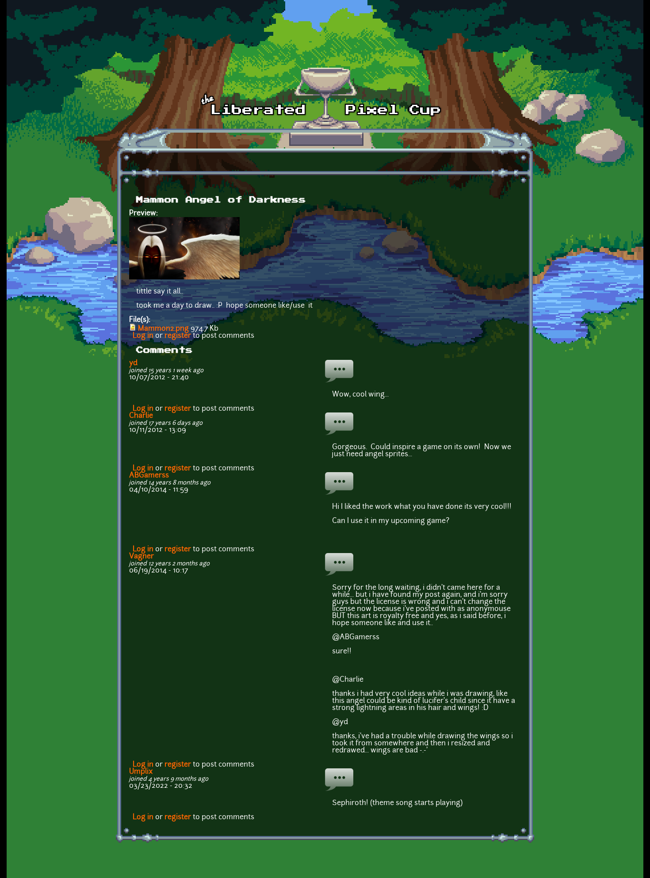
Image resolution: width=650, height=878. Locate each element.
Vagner (141, 556)
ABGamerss (149, 475)
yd (133, 363)
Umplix (141, 771)
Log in (143, 336)
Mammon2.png (163, 328)
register (177, 336)
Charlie (141, 416)
